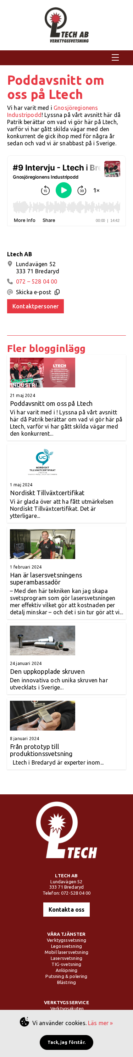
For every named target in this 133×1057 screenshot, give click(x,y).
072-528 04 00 (75, 892)
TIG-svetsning (66, 964)
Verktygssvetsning (66, 940)
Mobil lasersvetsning (66, 952)
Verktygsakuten (67, 1008)
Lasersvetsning (66, 958)
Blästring (66, 982)
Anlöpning (66, 970)
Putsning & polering (66, 976)
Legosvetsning (66, 946)
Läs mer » (100, 1023)
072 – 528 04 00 (36, 281)
